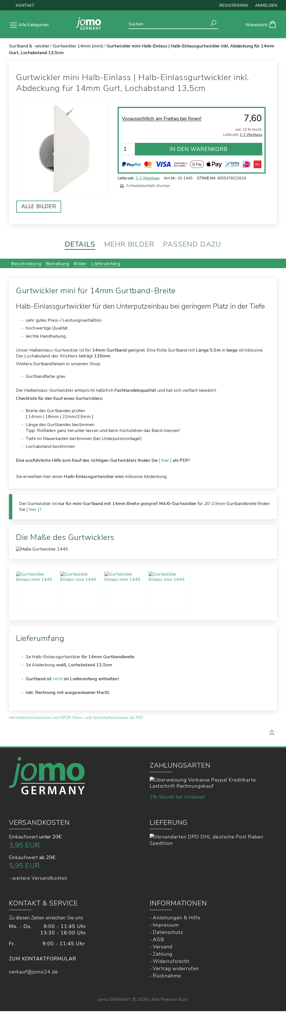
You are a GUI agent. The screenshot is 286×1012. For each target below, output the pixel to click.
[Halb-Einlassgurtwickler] (37, 592)
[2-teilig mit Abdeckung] (169, 592)
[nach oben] (272, 733)
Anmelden (266, 5)
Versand (162, 946)
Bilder (80, 264)
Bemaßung (57, 264)
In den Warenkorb (198, 149)
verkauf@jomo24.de (33, 971)
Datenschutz (168, 932)
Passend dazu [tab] (192, 244)
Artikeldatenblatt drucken (148, 185)
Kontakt (25, 5)
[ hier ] (165, 460)
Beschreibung (26, 264)
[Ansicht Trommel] (125, 592)
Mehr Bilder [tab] (129, 244)
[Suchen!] (213, 23)
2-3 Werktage (147, 178)
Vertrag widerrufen (176, 968)
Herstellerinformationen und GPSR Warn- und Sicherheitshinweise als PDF (76, 717)
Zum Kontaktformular (42, 959)
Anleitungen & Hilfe (176, 917)
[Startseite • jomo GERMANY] (88, 24)
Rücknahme (167, 975)
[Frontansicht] (81, 592)
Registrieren (233, 5)
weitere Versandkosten (39, 878)
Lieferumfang (105, 264)
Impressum (166, 925)
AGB (158, 939)
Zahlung (162, 954)
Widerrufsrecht (171, 961)
